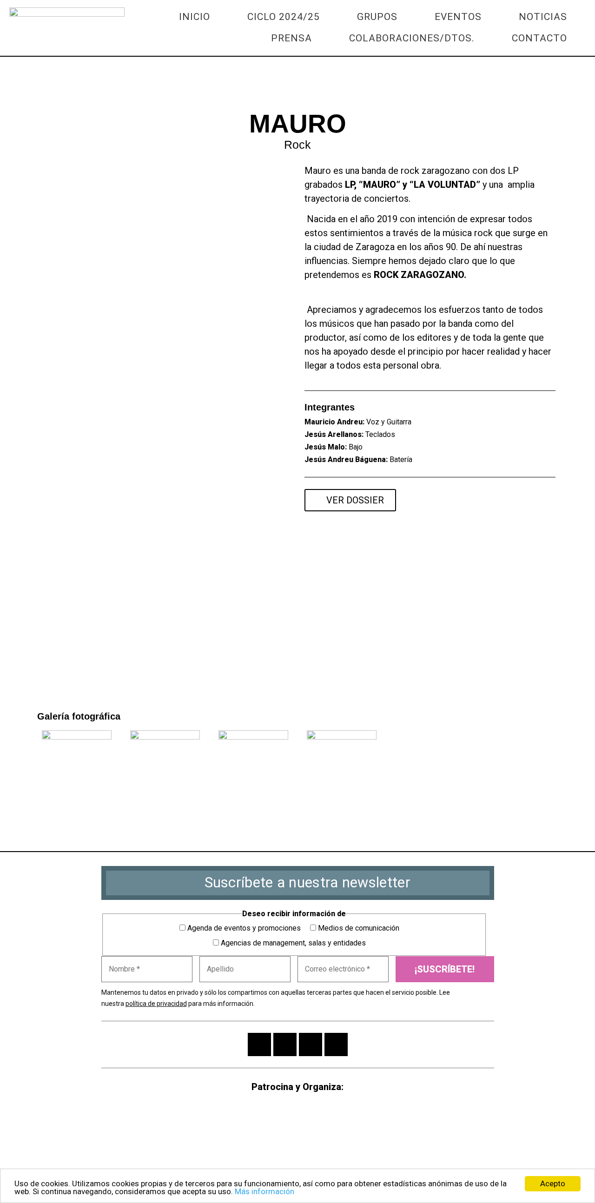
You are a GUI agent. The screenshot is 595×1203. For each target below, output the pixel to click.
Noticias (543, 16)
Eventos (458, 16)
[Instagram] (259, 1044)
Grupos (377, 16)
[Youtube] (492, 500)
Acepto (552, 1183)
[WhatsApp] (12, 87)
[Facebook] (37, 87)
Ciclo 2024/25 (283, 16)
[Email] (87, 87)
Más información (264, 1191)
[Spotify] (543, 500)
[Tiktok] (336, 1044)
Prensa (291, 38)
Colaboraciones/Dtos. (412, 38)
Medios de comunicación (357, 928)
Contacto (539, 38)
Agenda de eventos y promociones (243, 928)
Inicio (194, 16)
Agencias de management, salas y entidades (292, 943)
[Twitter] (62, 87)
